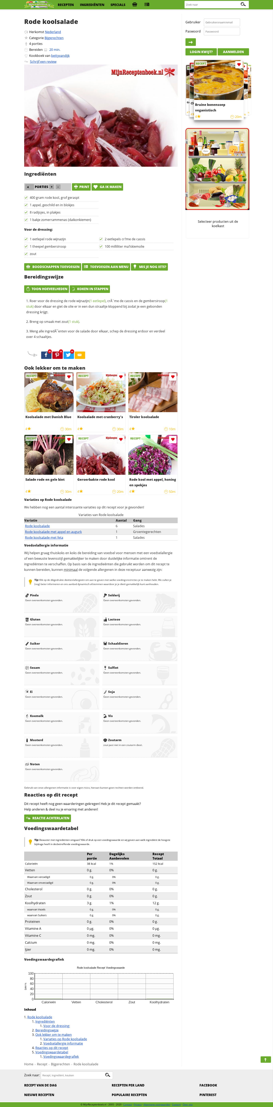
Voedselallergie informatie (63, 1043)
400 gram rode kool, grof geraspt (54, 197)
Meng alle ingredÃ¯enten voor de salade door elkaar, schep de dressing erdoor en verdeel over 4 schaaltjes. (95, 334)
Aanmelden (233, 52)
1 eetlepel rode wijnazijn (48, 239)
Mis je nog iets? (152, 267)
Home (28, 1064)
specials (118, 5)
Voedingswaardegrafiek (61, 1056)
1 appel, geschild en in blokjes (52, 205)
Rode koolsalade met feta (44, 537)
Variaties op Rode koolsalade (65, 1039)
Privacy (138, 1104)
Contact (127, 1104)
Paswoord (193, 31)
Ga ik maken (110, 187)
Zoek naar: (32, 1075)
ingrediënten (92, 5)
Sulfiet (113, 668)
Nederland (53, 32)
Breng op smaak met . (55, 321)
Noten (35, 764)
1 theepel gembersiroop (48, 246)
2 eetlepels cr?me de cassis (125, 239)
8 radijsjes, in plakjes (45, 212)
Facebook (208, 1085)
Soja (111, 692)
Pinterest (207, 1095)
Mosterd (36, 740)
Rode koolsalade (37, 526)
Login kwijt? (201, 52)
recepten (66, 5)
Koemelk (37, 716)
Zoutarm (115, 740)
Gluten (35, 619)
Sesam (35, 668)
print (84, 187)
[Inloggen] (190, 42)
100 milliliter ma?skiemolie (124, 246)
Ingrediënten (45, 1021)
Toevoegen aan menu (109, 267)
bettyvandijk (60, 55)
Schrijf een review (43, 61)
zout (33, 254)
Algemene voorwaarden (156, 1104)
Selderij (114, 595)
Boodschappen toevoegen (56, 267)
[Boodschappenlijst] (135, 5)
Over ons (188, 1104)
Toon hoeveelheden (49, 289)
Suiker (35, 643)
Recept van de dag (40, 1085)
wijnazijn (91, 301)
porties (37, 43)
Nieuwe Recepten (39, 1095)
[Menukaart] (147, 5)
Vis (110, 716)
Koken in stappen (92, 289)
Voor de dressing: (56, 1026)
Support (176, 1104)
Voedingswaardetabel (51, 1052)
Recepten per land (128, 1085)
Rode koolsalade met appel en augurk (53, 532)
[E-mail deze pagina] (80, 355)
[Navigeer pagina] (266, 1059)
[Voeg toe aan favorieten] (69, 377)
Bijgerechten (54, 38)
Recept (42, 1064)
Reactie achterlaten (50, 818)
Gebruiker (193, 22)
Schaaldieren (118, 643)
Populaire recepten (129, 1095)
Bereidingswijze (47, 1030)
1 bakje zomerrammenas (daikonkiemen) (60, 220)
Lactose (114, 619)
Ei (31, 692)
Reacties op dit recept (51, 1048)
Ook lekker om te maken (53, 1034)
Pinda (34, 595)
